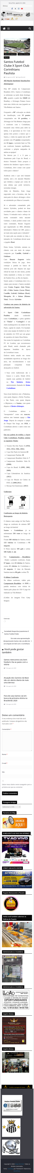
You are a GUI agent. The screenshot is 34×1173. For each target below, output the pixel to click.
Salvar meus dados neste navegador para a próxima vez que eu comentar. (17, 785)
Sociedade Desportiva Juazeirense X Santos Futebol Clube (16, 632)
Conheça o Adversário (23, 54)
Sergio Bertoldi (21, 77)
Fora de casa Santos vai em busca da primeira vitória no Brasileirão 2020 (15, 698)
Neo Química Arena (20, 382)
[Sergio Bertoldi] (4, 28)
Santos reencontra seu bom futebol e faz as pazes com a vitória (15, 662)
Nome (4, 754)
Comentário (6, 729)
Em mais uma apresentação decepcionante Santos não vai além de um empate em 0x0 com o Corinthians (16, 641)
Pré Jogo (7, 57)
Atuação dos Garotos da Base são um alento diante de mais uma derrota (16, 680)
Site (3, 772)
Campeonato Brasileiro (10, 54)
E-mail (4, 763)
